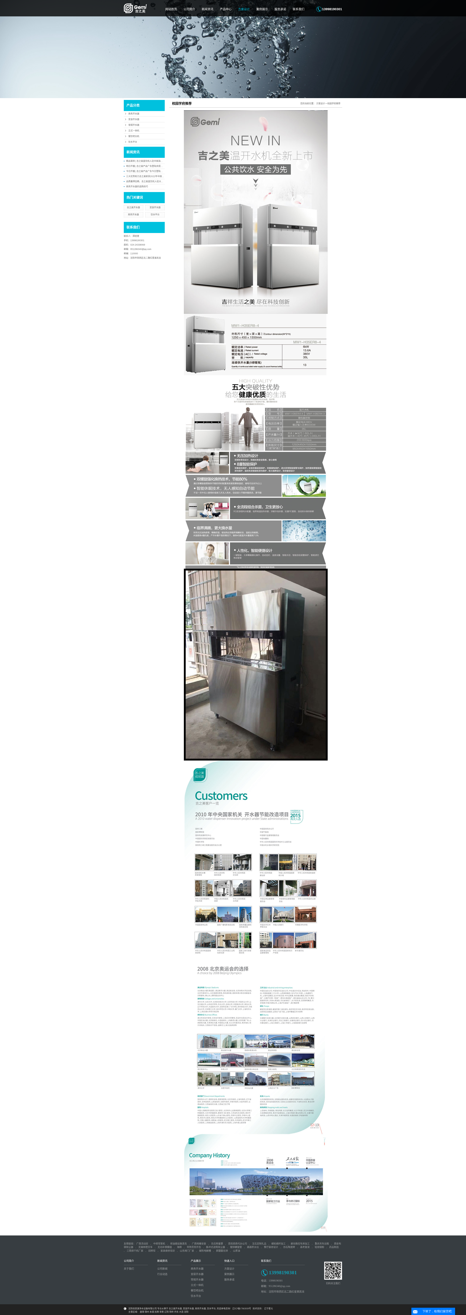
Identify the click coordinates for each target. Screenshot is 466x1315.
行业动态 (162, 1274)
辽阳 (166, 1312)
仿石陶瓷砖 (289, 1247)
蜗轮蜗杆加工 (278, 1243)
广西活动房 (142, 1243)
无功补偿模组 (165, 1247)
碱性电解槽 (205, 1250)
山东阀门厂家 (187, 1250)
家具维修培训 (167, 1250)
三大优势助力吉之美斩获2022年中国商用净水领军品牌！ (153, 176)
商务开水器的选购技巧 (137, 186)
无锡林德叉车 (145, 1247)
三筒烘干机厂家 (135, 1250)
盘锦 (142, 1312)
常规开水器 (133, 125)
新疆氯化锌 (222, 1250)
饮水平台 (132, 142)
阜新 (161, 1312)
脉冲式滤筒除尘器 (215, 1247)
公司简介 (189, 9)
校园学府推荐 (333, 103)
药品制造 (334, 1247)
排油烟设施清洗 (178, 1243)
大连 (181, 1312)
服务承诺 (280, 9)
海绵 (179, 1247)
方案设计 (244, 9)
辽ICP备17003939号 (241, 1308)
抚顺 (157, 1312)
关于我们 (129, 1268)
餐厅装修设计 (271, 1247)
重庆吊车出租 (322, 1243)
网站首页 (171, 9)
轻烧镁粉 (319, 1247)
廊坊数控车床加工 (300, 1243)
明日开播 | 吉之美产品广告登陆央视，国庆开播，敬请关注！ (155, 166)
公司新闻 (162, 1268)
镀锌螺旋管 (236, 1247)
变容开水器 (133, 119)
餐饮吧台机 (133, 136)
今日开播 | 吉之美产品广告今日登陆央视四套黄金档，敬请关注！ (157, 171)
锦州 (147, 1312)
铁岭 (171, 1312)
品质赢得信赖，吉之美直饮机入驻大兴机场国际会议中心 (153, 181)
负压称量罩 (217, 1243)
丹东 (176, 1312)
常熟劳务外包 (194, 1247)
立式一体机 (133, 130)
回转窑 (152, 1250)
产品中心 (226, 9)
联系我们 (298, 9)
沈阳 (186, 1312)
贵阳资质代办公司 (237, 1243)
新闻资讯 (207, 9)
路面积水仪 (253, 1247)
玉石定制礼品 (259, 1243)
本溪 (152, 1312)
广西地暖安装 (199, 1243)
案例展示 (262, 9)
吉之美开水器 (133, 207)
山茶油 (236, 1250)
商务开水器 (133, 113)
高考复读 (304, 1247)
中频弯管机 (159, 1243)
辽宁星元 (268, 1308)
